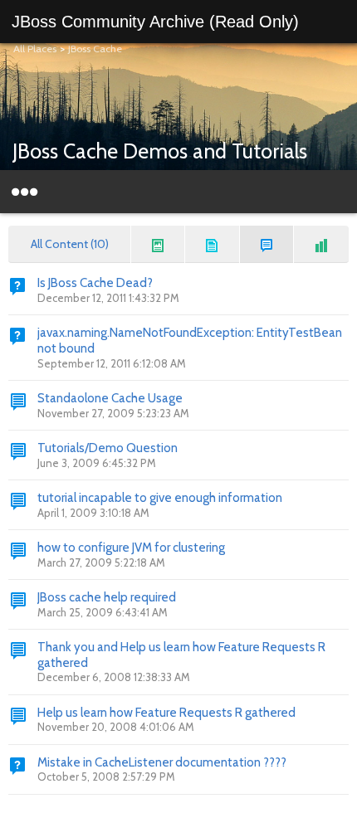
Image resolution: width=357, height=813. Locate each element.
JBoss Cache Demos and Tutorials (159, 151)
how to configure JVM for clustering (131, 547)
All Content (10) (70, 243)
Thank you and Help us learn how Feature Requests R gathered (181, 655)
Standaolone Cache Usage (110, 398)
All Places (34, 48)
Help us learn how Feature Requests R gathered (166, 712)
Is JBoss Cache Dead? (95, 282)
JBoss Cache (95, 48)
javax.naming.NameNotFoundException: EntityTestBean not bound (189, 340)
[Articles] (212, 244)
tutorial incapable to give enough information (159, 497)
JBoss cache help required (106, 597)
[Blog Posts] (158, 244)
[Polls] (321, 244)
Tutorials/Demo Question (107, 448)
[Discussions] (267, 244)
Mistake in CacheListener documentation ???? (161, 762)
